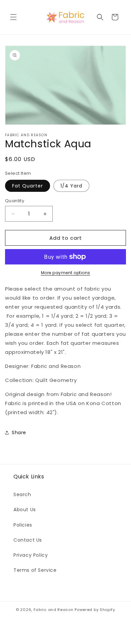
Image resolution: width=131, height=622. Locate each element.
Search (22, 494)
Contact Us (27, 540)
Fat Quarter (27, 185)
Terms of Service (35, 570)
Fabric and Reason (54, 609)
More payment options (65, 273)
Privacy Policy (30, 555)
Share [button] (19, 432)
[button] (13, 17)
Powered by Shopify (95, 609)
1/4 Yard (71, 185)
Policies (22, 525)
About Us (24, 509)
